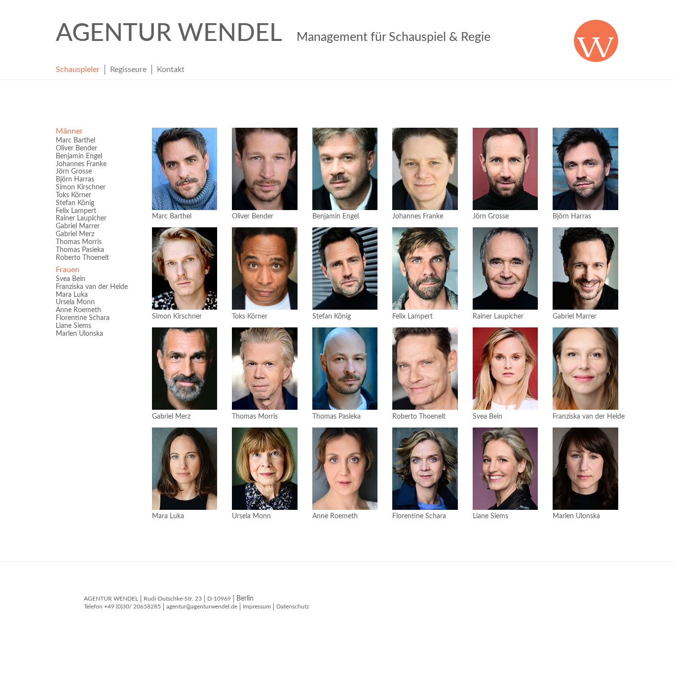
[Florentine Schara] (424, 469)
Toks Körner (73, 195)
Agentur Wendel (273, 33)
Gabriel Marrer (78, 226)
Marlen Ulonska (79, 333)
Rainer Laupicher (81, 218)
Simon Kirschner (81, 187)
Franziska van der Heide (92, 287)
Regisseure (128, 69)
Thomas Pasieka (80, 250)
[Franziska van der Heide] (585, 368)
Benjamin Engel (79, 156)
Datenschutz (292, 606)
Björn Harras (75, 179)
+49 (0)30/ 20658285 (132, 606)
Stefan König (75, 203)
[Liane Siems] (505, 469)
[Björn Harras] (585, 169)
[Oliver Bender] (264, 169)
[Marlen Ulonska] (585, 469)
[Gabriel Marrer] (585, 268)
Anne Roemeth (78, 310)
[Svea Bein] (505, 368)
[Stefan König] (344, 268)
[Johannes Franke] (424, 169)
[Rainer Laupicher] (505, 268)
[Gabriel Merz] (184, 368)
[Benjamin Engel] (344, 169)
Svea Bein (70, 279)
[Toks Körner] (264, 268)
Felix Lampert (76, 211)
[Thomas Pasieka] (344, 368)
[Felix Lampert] (424, 268)
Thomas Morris (79, 242)
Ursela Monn (75, 302)
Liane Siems (73, 325)
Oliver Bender (76, 148)
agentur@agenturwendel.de (201, 606)
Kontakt (171, 69)
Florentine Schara (83, 318)
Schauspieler (78, 69)
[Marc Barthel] (184, 169)
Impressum (257, 606)
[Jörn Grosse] (505, 169)
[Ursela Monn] (264, 469)
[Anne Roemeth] (344, 469)
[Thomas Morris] (264, 368)
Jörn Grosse (74, 171)
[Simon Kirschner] (184, 268)
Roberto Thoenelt (82, 257)
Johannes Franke (81, 164)
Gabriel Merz (75, 234)
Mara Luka (72, 294)
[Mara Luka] (184, 469)
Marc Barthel (75, 140)
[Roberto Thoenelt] (424, 368)
